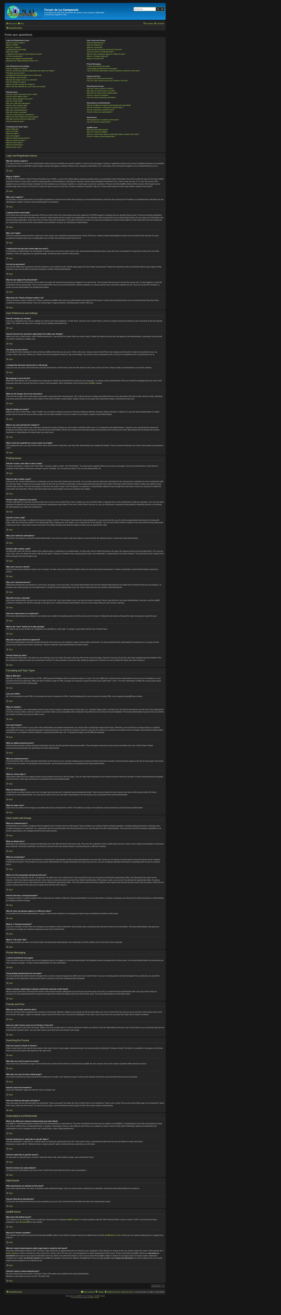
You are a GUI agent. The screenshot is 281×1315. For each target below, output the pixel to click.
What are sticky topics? (14, 142)
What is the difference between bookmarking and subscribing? (109, 105)
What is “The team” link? (95, 58)
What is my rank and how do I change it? (20, 84)
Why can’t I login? (12, 52)
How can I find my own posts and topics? (101, 97)
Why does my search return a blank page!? (102, 93)
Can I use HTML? (12, 131)
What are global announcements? (18, 138)
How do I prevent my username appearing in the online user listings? (30, 71)
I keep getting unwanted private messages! (102, 68)
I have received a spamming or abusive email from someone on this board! (113, 71)
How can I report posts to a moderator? (20, 114)
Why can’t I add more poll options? (18, 103)
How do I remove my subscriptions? (99, 112)
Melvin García (94, 1297)
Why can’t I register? (13, 47)
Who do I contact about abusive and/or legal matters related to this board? (113, 134)
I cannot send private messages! (98, 66)
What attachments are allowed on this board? (103, 120)
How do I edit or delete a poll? (16, 105)
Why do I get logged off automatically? (19, 58)
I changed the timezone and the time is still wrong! (23, 75)
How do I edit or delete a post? (17, 96)
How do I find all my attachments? (99, 122)
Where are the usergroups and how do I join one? (104, 49)
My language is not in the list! (16, 77)
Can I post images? (13, 136)
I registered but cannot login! (16, 49)
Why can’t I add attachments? (16, 110)
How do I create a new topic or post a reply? (21, 94)
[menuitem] (21, 23)
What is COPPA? (12, 45)
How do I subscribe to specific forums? (100, 110)
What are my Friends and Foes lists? (100, 78)
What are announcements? (15, 140)
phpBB (91, 383)
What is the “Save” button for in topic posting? (22, 117)
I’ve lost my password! (14, 56)
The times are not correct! (15, 73)
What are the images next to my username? (21, 80)
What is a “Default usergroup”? (98, 56)
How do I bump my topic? (15, 121)
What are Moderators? (95, 45)
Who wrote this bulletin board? (97, 130)
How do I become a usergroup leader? (100, 52)
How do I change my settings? (17, 68)
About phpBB (24, 1222)
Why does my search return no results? (101, 91)
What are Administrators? (96, 43)
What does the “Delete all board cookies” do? (22, 61)
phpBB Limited (72, 1220)
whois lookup (11, 1253)
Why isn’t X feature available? (97, 132)
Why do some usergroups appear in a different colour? (106, 54)
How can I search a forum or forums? (100, 88)
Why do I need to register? (15, 43)
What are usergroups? (95, 47)
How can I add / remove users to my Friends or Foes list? (107, 81)
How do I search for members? (98, 95)
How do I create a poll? (14, 101)
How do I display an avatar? (16, 82)
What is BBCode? (12, 129)
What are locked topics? (14, 145)
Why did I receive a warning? (16, 112)
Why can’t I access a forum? (16, 108)
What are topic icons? (14, 147)
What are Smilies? (12, 133)
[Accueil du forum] (24, 11)
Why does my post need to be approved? (20, 119)
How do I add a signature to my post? (19, 99)
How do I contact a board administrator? (101, 136)
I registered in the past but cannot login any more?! (24, 54)
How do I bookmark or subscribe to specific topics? (105, 107)
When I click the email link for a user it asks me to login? (26, 86)
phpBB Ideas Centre (113, 1235)
